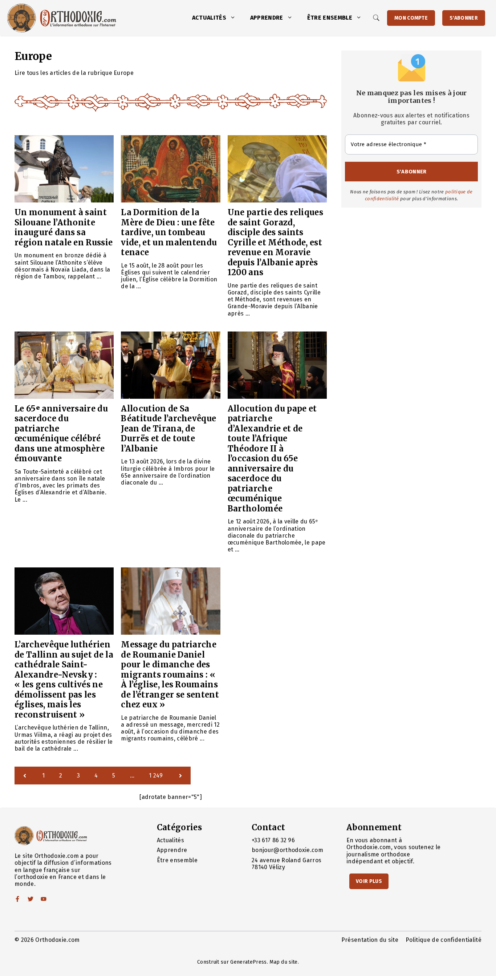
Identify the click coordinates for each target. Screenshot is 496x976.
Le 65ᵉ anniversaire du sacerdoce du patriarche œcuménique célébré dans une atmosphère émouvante (61, 433)
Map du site (283, 962)
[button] (234, 18)
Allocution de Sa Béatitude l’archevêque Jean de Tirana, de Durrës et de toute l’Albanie (168, 428)
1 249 (156, 775)
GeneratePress (248, 962)
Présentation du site (369, 939)
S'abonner (464, 18)
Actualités (209, 17)
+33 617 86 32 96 (273, 840)
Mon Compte (411, 18)
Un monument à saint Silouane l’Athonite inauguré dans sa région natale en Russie (64, 227)
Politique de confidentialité (443, 939)
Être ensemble (329, 17)
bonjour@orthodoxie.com (287, 850)
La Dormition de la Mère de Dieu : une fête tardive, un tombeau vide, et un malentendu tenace (169, 232)
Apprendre (266, 17)
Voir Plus (369, 881)
